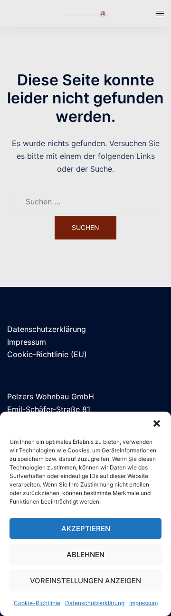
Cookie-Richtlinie (37, 603)
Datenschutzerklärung (94, 603)
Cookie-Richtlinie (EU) (47, 354)
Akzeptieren (85, 528)
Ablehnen (85, 554)
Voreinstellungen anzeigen (85, 580)
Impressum (143, 603)
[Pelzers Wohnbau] (85, 13)
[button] (157, 423)
